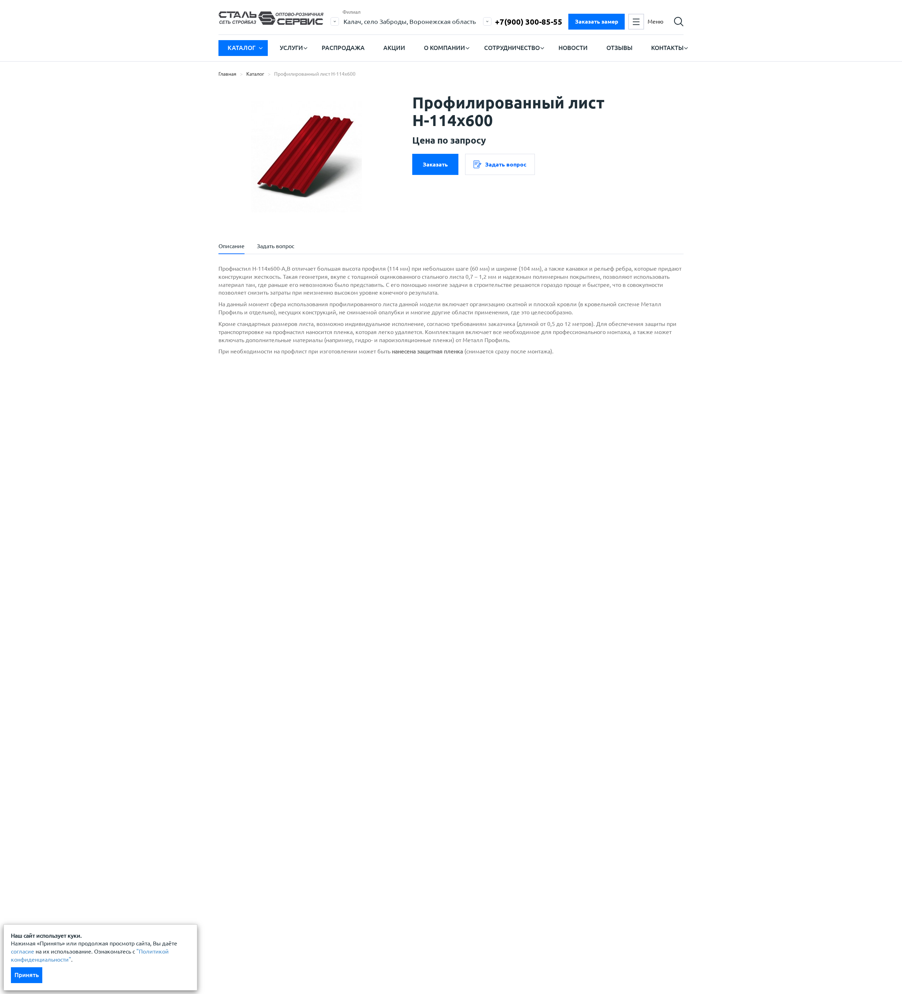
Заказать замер (596, 21)
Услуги (291, 47)
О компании (444, 47)
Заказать (435, 164)
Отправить (398, 388)
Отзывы (619, 47)
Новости (573, 47)
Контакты (667, 47)
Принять (26, 974)
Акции (394, 47)
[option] (306, 156)
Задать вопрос (505, 164)
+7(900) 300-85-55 (528, 21)
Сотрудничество (512, 47)
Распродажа (343, 47)
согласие (22, 951)
